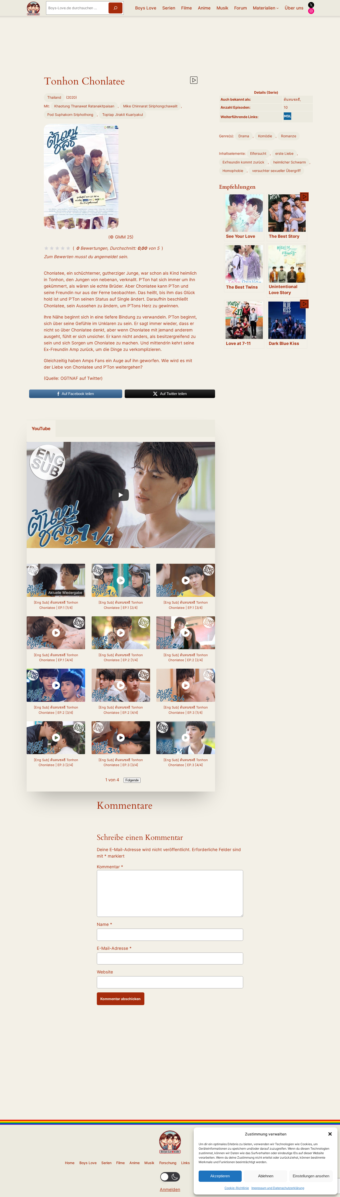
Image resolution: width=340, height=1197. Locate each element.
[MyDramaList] (287, 116)
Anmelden (170, 1189)
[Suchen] (115, 7)
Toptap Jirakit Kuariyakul (122, 114)
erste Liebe (284, 153)
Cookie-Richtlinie (237, 1188)
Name (104, 924)
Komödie (265, 136)
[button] (330, 1133)
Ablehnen (265, 1176)
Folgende (132, 780)
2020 (71, 97)
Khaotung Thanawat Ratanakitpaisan (84, 106)
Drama (243, 136)
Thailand (54, 97)
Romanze (288, 136)
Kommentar (110, 866)
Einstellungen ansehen (311, 1176)
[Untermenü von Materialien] (277, 8)
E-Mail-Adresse (114, 948)
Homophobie (233, 170)
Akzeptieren (220, 1176)
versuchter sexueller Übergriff (276, 170)
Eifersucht (258, 153)
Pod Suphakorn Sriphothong (70, 114)
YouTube (41, 428)
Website (105, 971)
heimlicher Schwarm (289, 162)
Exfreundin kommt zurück (243, 162)
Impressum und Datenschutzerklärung (277, 1188)
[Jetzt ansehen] (193, 82)
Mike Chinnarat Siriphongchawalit (150, 106)
